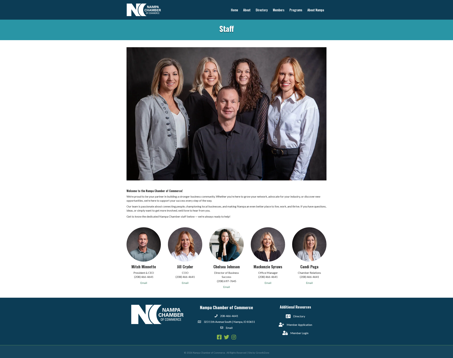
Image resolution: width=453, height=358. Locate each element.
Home (234, 10)
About (247, 10)
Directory (262, 10)
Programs (295, 10)
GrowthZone (262, 352)
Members (278, 10)
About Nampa (315, 10)
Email (143, 282)
